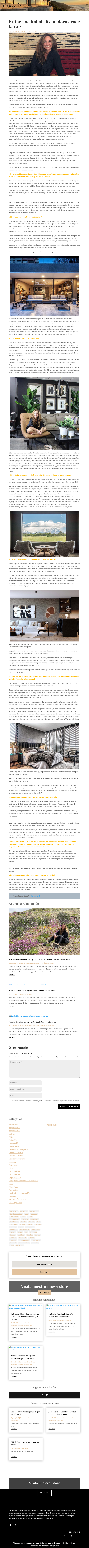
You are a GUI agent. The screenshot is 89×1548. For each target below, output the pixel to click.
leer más (12, 975)
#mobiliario (21, 1235)
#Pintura (31, 1237)
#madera (12, 1235)
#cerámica (25, 1219)
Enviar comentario (69, 1106)
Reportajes (13, 1196)
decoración (35, 1243)
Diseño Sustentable (17, 1159)
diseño (12, 1245)
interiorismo (19, 1245)
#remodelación (36, 1240)
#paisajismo (13, 1237)
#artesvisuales (14, 1216)
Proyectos (13, 1190)
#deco (39, 1221)
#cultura (31, 1221)
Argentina (13, 1124)
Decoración (14, 1143)
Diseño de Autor (16, 1152)
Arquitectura (14, 1128)
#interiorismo (36, 1229)
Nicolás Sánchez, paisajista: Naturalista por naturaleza (32, 1022)
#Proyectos (13, 1240)
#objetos (37, 1235)
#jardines (12, 1232)
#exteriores (13, 1227)
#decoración (13, 1224)
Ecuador (12, 1162)
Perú (11, 1184)
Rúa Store (44, 1292)
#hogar (21, 1227)
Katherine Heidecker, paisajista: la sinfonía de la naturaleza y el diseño (39, 959)
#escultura (38, 1224)
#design (22, 1224)
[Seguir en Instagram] (46, 1395)
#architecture (14, 1211)
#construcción (14, 1221)
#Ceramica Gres (14, 1219)
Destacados (21, 963)
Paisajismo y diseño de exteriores (43, 963)
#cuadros (23, 1221)
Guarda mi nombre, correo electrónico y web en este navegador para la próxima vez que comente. (45, 1101)
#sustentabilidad (24, 1243)
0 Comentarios (31, 31)
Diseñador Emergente (18, 1149)
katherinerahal (35, 896)
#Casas (30, 1216)
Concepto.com (54, 1545)
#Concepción (34, 1219)
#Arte (26, 1214)
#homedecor (30, 1227)
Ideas (11, 1168)
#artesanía (34, 1214)
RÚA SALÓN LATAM (17, 1199)
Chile (11, 1137)
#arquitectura (34, 1211)
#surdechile (13, 1243)
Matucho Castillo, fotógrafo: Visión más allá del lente (32, 990)
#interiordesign (24, 1229)
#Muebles (30, 1235)
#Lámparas (33, 1232)
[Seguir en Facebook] (42, 1395)
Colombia (13, 1140)
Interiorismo (14, 1171)
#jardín (20, 1232)
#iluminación (13, 1229)
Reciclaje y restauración (19, 1193)
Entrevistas (22, 31)
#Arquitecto (23, 1211)
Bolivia (12, 1134)
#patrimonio (22, 1237)
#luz (26, 1232)
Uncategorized (15, 1202)
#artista (23, 1216)
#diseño (29, 1224)
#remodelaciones (24, 1240)
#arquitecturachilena (16, 1214)
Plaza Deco (13, 1187)
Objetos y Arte (15, 1177)
